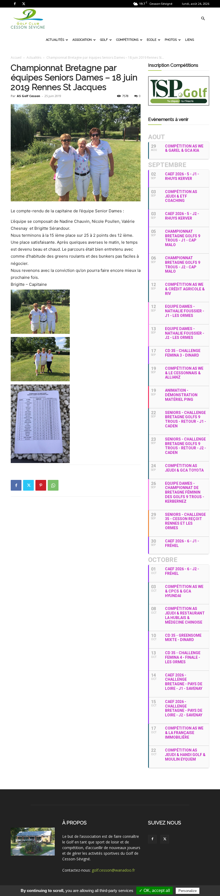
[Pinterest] (40, 485)
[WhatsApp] (53, 485)
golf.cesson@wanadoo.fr (113, 870)
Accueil (16, 57)
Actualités (55, 40)
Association (82, 40)
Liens (189, 40)
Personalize (187, 891)
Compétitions (127, 40)
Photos (171, 40)
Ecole (151, 40)
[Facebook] (15, 4)
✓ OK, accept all (154, 890)
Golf (104, 40)
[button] (202, 18)
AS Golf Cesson (28, 96)
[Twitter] (24, 4)
